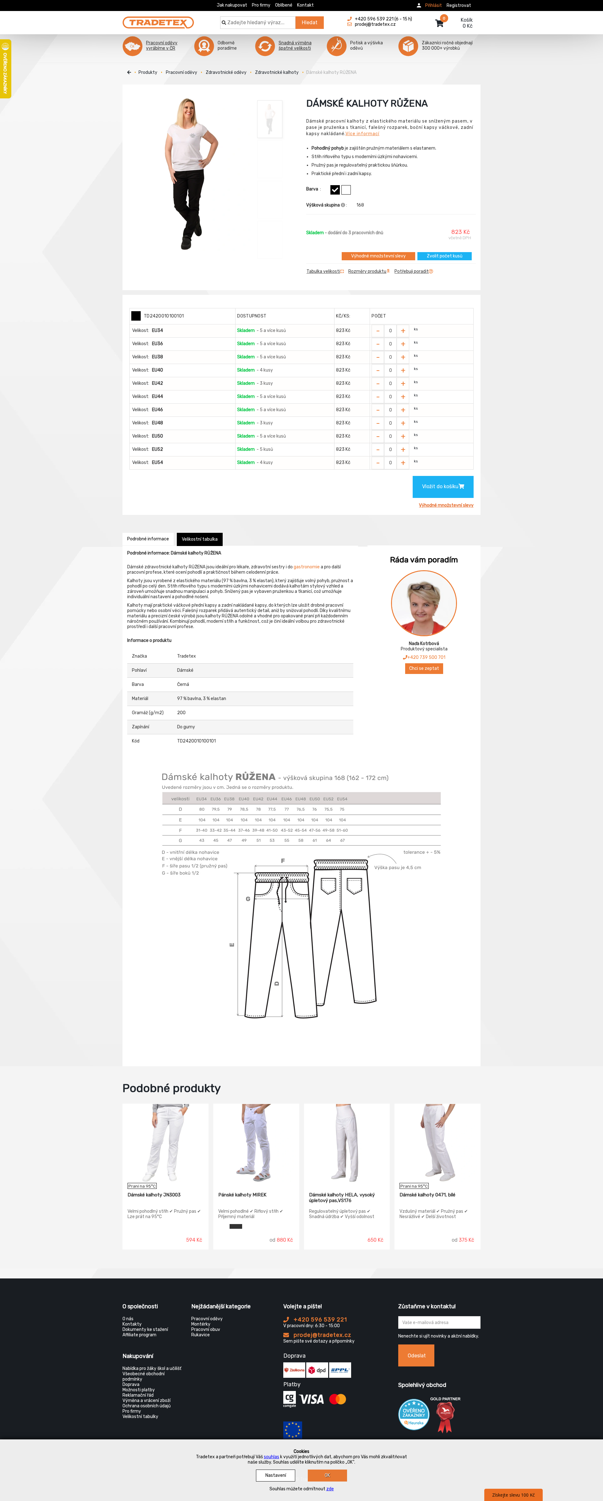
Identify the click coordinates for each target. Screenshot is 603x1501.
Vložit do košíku (440, 486)
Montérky (200, 1324)
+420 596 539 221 (319, 1319)
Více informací (362, 133)
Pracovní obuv (205, 1329)
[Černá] (335, 190)
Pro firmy (261, 5)
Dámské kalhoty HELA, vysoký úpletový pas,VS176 (342, 1197)
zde (330, 1489)
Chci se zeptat (424, 668)
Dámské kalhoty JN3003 (154, 1195)
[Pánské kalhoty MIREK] (256, 1143)
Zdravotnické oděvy (226, 72)
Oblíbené (283, 5)
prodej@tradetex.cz (321, 1335)
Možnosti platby (138, 1390)
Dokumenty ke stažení (145, 1329)
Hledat (310, 22)
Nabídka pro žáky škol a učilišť (151, 1368)
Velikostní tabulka (200, 539)
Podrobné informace (148, 539)
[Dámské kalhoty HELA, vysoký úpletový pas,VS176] (347, 1143)
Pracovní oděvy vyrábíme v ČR (161, 45)
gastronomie (307, 567)
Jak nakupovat (232, 5)
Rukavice (200, 1335)
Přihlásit (433, 5)
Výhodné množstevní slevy (378, 256)
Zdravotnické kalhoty (277, 72)
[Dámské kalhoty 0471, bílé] (437, 1143)
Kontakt (305, 5)
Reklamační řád (138, 1395)
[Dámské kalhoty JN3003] (165, 1143)
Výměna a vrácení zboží (146, 1400)
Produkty (148, 72)
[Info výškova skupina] (343, 205)
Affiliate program (139, 1335)
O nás (127, 1319)
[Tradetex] (158, 19)
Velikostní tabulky (140, 1416)
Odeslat (417, 1356)
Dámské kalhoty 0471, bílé (427, 1195)
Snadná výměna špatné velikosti (295, 45)
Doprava (130, 1384)
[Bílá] (346, 190)
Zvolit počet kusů (444, 256)
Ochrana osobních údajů (146, 1406)
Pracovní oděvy (181, 72)
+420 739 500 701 (426, 657)
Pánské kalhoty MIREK (242, 1195)
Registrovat (459, 5)
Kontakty (132, 1324)
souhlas (271, 1457)
